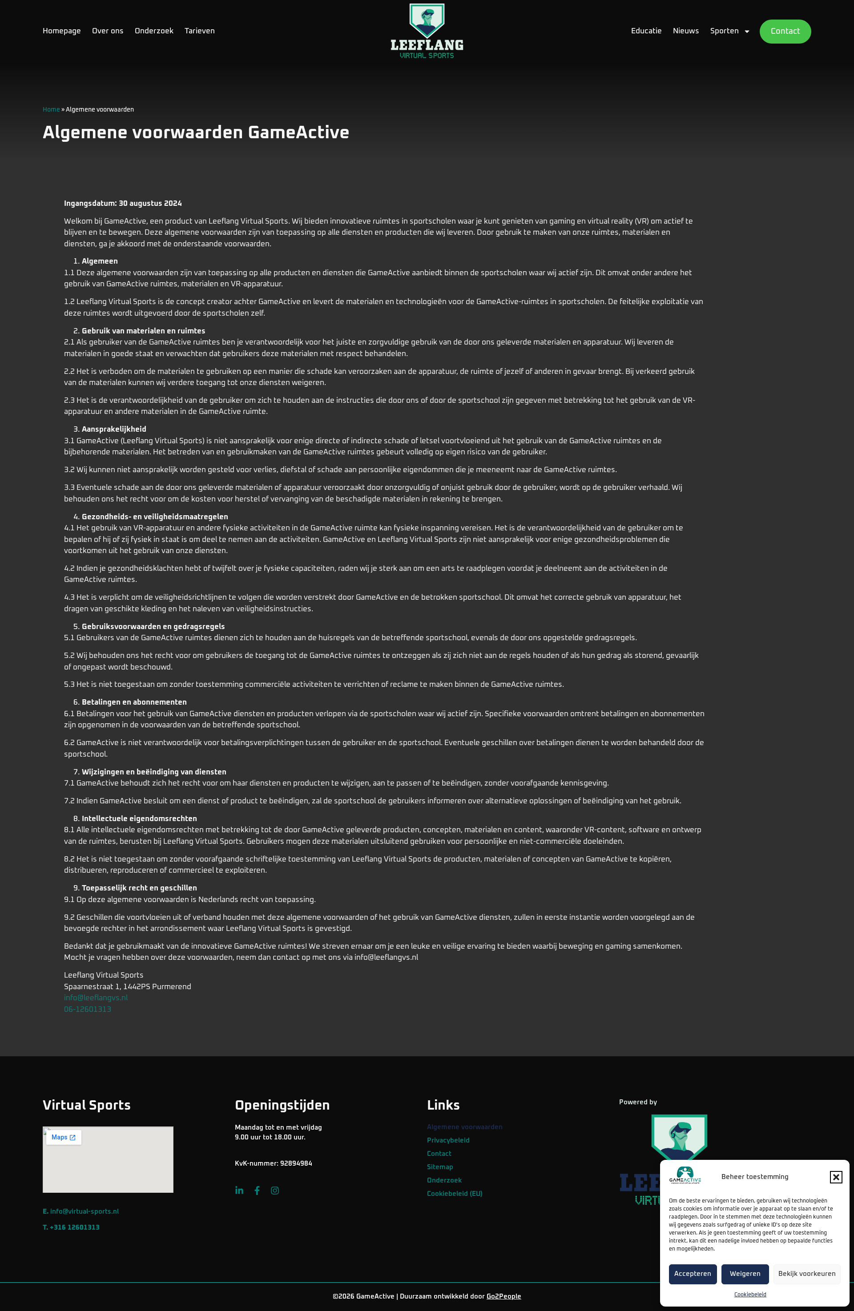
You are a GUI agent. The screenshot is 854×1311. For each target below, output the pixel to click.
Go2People (504, 1296)
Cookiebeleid (750, 1295)
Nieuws (686, 31)
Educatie (646, 31)
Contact (439, 1154)
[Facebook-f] (257, 1190)
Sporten (724, 31)
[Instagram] (274, 1190)
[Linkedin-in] (239, 1190)
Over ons (108, 31)
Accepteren (692, 1274)
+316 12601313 (75, 1227)
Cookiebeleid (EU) (455, 1194)
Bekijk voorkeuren (807, 1274)
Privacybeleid (448, 1140)
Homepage (62, 31)
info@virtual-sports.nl (84, 1211)
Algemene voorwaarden (465, 1127)
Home (51, 110)
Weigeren (745, 1274)
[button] (836, 1177)
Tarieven (200, 31)
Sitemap (440, 1167)
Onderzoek (154, 31)
